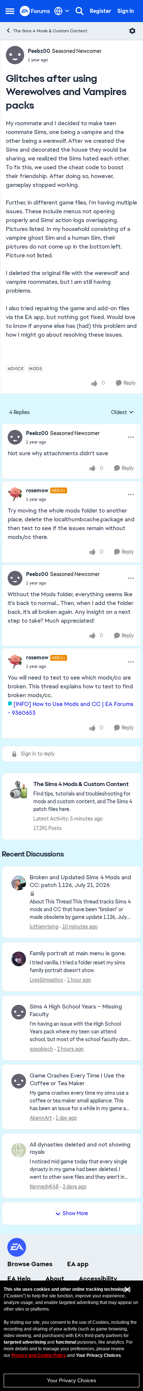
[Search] (79, 11)
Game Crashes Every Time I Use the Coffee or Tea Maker (77, 1079)
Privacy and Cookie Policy (38, 1355)
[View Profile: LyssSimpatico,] (18, 959)
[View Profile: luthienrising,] (18, 883)
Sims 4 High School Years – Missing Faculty (76, 1010)
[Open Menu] (132, 31)
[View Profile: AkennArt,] (18, 1081)
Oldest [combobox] (122, 412)
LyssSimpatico (46, 980)
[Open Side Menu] (10, 11)
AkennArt (41, 1118)
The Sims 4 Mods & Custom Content (50, 31)
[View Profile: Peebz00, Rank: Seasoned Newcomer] (15, 55)
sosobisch (41, 1049)
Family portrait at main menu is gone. (78, 953)
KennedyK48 (44, 1186)
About (54, 1279)
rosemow (37, 490)
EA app (78, 1264)
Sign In (125, 11)
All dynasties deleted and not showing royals (80, 1148)
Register (100, 11)
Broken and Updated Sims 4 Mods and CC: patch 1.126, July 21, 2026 (80, 881)
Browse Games (29, 1264)
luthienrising (44, 926)
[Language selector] (62, 11)
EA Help (19, 1279)
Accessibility (98, 1279)
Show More (75, 1213)
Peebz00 (39, 51)
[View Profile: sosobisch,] (18, 1012)
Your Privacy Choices (71, 1380)
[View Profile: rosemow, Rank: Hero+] (15, 494)
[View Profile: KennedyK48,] (18, 1150)
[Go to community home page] (35, 11)
